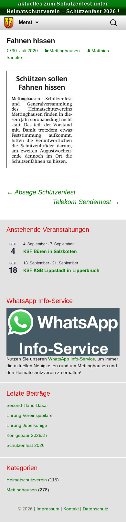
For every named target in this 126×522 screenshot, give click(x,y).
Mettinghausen (64, 50)
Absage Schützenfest (41, 192)
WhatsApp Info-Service (71, 358)
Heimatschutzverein (26, 479)
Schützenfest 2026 (25, 445)
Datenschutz (95, 508)
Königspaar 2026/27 (27, 435)
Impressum (48, 508)
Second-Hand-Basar (27, 405)
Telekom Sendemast (86, 201)
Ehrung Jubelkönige (26, 425)
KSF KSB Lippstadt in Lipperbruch (61, 270)
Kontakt (71, 508)
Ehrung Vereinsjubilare (29, 415)
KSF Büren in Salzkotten (50, 251)
